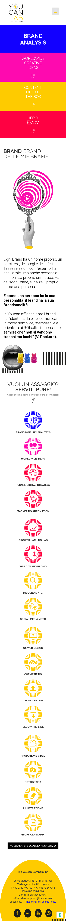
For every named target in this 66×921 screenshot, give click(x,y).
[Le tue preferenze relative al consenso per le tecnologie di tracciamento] (59, 915)
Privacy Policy (32, 901)
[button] (10, 25)
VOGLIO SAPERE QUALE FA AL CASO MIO (33, 845)
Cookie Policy (49, 901)
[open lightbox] (33, 213)
